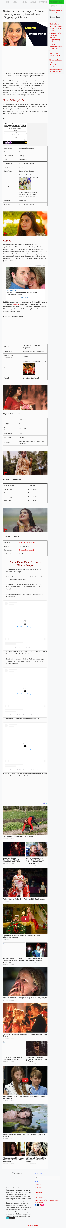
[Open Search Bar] (61, 6)
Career (37, 1190)
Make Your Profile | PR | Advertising (47, 1200)
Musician (33, 2)
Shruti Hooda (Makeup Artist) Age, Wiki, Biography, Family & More (56, 58)
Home (7, 2)
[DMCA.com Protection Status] (10, 1218)
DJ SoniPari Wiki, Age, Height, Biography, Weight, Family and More (55, 37)
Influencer (43, 2)
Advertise (38, 1187)
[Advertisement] (25, 60)
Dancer (24, 2)
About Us (38, 1185)
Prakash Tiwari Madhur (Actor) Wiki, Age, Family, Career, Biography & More (56, 26)
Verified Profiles (56, 2)
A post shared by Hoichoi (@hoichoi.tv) (25, 647)
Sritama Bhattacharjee (27, 542)
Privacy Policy (39, 1203)
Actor (15, 2)
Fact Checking (39, 1197)
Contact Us (53, 6)
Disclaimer (38, 1195)
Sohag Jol (16, 304)
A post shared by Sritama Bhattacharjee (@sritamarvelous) (25, 714)
